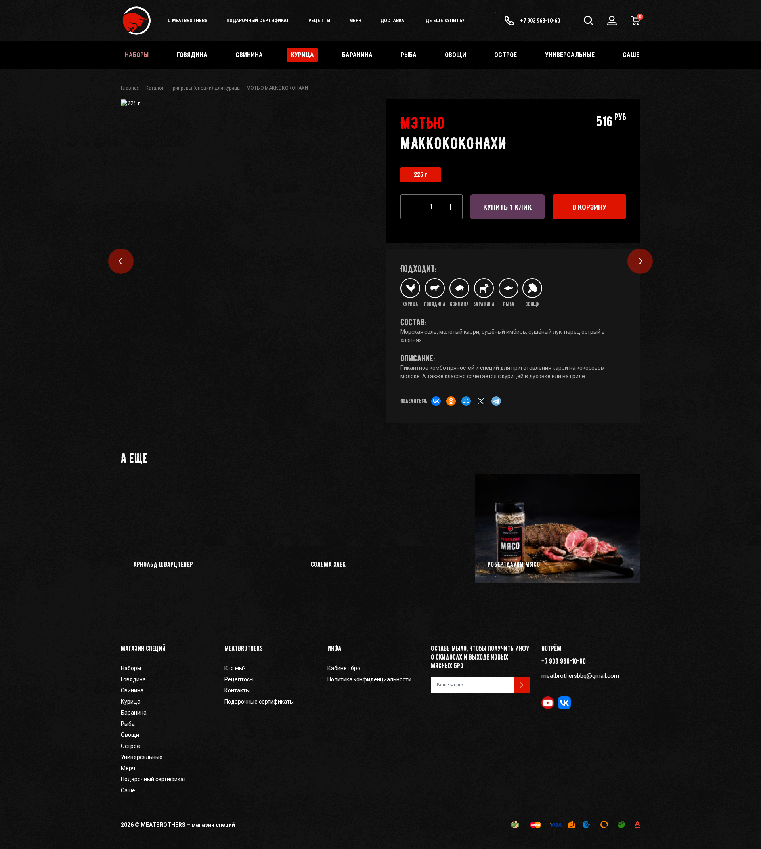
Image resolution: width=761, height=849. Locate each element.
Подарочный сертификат (257, 20)
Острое (505, 55)
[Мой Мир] (464, 402)
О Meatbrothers (187, 20)
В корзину (589, 207)
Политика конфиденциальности (369, 679)
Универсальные (570, 55)
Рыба (409, 55)
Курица (130, 701)
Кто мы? (235, 668)
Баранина (357, 55)
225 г (421, 174)
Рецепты (319, 20)
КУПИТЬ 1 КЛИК (507, 207)
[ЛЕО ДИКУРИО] (640, 261)
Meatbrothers (243, 648)
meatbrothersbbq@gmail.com (580, 675)
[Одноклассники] (449, 402)
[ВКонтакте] (434, 402)
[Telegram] (494, 402)
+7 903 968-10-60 (563, 661)
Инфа (334, 648)
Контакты (237, 690)
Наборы (137, 55)
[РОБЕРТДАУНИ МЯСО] (121, 261)
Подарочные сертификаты (259, 701)
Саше (631, 55)
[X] (479, 402)
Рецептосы (239, 679)
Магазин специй (143, 648)
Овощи (455, 55)
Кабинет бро (343, 668)
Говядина (192, 55)
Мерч (355, 20)
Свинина (249, 55)
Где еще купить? (444, 20)
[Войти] (612, 20)
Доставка (392, 20)
